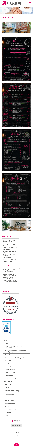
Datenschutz (16, 432)
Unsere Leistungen (10, 378)
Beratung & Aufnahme (11, 372)
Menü (30, 3)
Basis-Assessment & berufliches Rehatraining (14, 347)
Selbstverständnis (10, 403)
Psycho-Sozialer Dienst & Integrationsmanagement (12, 391)
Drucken (16, 430)
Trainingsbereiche (10, 366)
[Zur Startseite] (10, 5)
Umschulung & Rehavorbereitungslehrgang (17, 363)
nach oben (16, 444)
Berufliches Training (10, 355)
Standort (7, 406)
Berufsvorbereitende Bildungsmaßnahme (16, 358)
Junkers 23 (8, 397)
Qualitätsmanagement (11, 409)
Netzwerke (8, 412)
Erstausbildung (9, 361)
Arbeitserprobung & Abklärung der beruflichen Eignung (16, 351)
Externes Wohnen (10, 369)
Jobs (6, 415)
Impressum (16, 435)
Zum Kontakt (17, 425)
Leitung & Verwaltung (11, 387)
